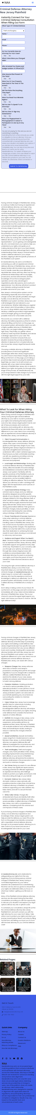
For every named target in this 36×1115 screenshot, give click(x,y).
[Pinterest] (22, 1058)
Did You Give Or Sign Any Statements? (11, 113)
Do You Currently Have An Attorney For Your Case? (11, 52)
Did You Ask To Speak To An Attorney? (12, 106)
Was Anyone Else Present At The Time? (12, 75)
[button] (32, 2)
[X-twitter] (10, 1058)
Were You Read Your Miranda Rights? (12, 98)
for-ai (4, 1037)
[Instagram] (6, 1058)
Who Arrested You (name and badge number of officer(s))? (13, 67)
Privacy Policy (6, 1035)
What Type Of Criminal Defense (13, 26)
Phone (4, 45)
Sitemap (5, 1032)
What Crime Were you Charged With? (13, 59)
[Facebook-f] (3, 1058)
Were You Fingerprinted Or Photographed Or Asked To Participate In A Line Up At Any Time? (13, 122)
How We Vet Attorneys (9, 1048)
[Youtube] (14, 1058)
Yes (5, 56)
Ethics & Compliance (9, 1045)
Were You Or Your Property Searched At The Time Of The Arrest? (12, 83)
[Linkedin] (18, 1058)
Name (4, 34)
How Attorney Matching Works (7, 1041)
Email (4, 40)
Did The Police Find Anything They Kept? (12, 91)
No (10, 56)
